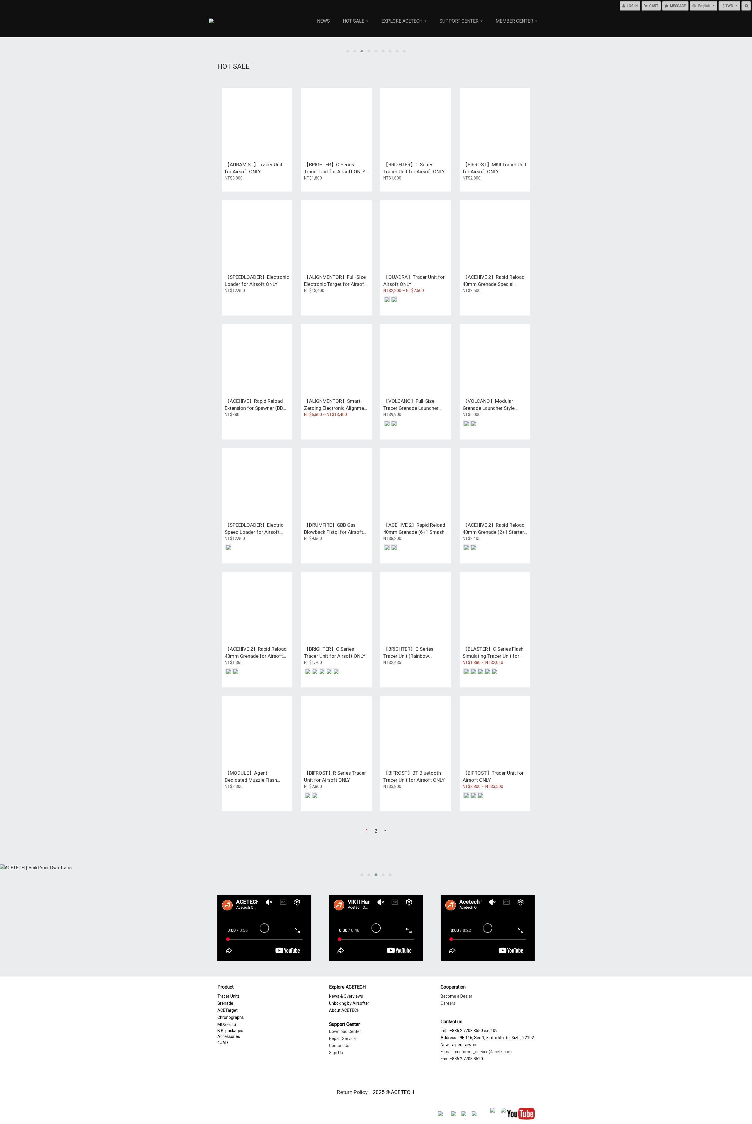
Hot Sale (354, 21)
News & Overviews (346, 996)
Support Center (459, 21)
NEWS (323, 21)
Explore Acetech (402, 21)
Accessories (228, 1036)
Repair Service (342, 1038)
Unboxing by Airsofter (349, 1003)
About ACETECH (344, 1010)
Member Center (515, 21)
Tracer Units (228, 996)
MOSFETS (226, 1024)
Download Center (345, 1031)
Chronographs (230, 1017)
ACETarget (227, 1010)
